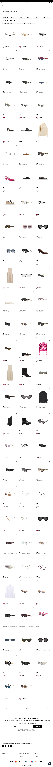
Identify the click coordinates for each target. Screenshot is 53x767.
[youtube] (8, 746)
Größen (20, 17)
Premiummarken (12, 20)
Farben (28, 17)
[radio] (17, 723)
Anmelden (37, 726)
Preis (34, 17)
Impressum (37, 753)
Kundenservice (21, 756)
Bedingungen (33, 729)
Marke (12, 17)
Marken (3, 753)
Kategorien (5, 17)
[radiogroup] (26, 723)
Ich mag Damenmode (22, 723)
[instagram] (3, 746)
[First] (2, 708)
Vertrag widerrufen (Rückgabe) (24, 753)
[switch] (4, 20)
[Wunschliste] (49, 3)
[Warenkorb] (51, 3)
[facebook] (11, 746)
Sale (5, 20)
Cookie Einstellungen (38, 756)
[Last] (50, 708)
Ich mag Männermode (32, 723)
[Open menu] (1, 3)
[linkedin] (5, 746)
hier (26, 730)
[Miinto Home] (26, 3)
